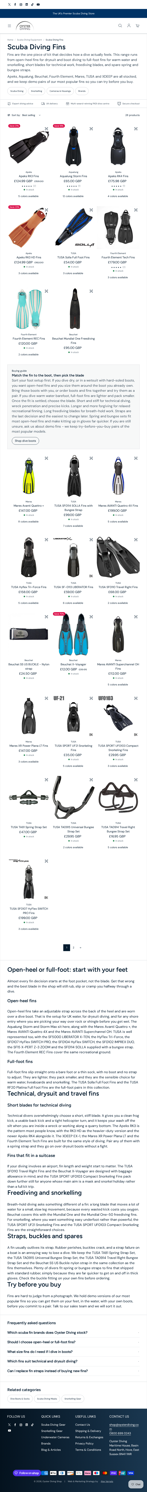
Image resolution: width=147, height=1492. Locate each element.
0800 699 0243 (120, 1433)
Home (10, 39)
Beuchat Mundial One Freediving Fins (73, 341)
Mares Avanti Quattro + (29, 506)
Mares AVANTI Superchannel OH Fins (118, 666)
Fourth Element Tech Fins (118, 257)
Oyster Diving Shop (52, 1481)
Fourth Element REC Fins (29, 338)
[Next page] (80, 947)
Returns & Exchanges (89, 1437)
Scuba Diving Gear (53, 1425)
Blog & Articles (51, 1450)
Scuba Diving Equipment (29, 39)
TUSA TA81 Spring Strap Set (29, 827)
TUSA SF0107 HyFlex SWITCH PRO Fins (29, 911)
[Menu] (9, 26)
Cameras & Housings (60, 91)
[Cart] (138, 26)
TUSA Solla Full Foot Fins (73, 257)
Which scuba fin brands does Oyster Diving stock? (47, 1332)
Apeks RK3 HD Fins (28, 257)
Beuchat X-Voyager (73, 664)
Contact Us (82, 1425)
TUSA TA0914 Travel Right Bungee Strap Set (118, 829)
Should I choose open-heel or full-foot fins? (41, 1342)
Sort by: (16, 115)
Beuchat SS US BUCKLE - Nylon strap (28, 666)
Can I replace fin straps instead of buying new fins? (47, 1371)
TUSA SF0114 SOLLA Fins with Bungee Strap (73, 508)
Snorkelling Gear (73, 1398)
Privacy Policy (84, 1443)
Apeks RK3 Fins (29, 176)
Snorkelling (36, 91)
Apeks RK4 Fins (118, 176)
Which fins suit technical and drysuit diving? (42, 1361)
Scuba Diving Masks (47, 1398)
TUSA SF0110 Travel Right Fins (118, 587)
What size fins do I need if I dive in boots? (40, 1351)
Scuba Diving (16, 91)
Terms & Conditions (88, 1450)
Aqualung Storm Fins (73, 176)
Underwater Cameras (55, 1437)
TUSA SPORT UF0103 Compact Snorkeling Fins (118, 748)
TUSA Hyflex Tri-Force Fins (28, 587)
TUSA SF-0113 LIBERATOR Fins (73, 587)
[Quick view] (46, 129)
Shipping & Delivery (88, 1431)
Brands (82, 91)
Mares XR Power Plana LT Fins (29, 746)
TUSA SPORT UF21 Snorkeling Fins (73, 748)
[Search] (120, 26)
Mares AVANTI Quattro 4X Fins (118, 506)
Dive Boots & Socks (20, 1398)
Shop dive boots (25, 441)
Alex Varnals (107, 1481)
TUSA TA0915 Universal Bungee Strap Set (73, 829)
